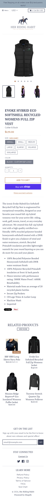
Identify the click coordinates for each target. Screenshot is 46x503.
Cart (37, 10)
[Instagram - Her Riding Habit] (27, 461)
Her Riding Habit (26, 491)
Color (7, 158)
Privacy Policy (23, 478)
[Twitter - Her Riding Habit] (18, 461)
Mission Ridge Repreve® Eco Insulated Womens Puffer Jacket (12, 398)
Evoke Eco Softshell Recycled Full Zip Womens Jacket (34, 361)
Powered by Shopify (23, 495)
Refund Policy (23, 474)
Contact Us (23, 456)
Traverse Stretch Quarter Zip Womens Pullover (34, 396)
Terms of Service (23, 481)
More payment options (23, 193)
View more (23, 329)
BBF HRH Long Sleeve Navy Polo (12, 358)
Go (40, 442)
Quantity (9, 167)
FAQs (23, 484)
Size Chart (13, 138)
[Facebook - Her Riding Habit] (23, 461)
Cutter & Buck (11, 127)
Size (11, 138)
